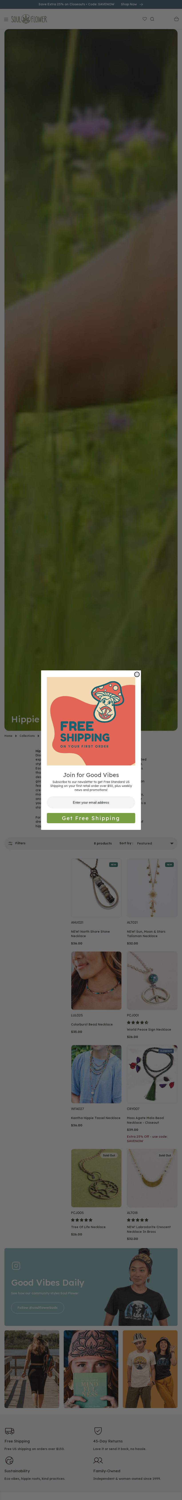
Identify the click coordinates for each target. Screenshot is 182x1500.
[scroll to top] (174, 1492)
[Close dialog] (137, 674)
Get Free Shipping (91, 818)
